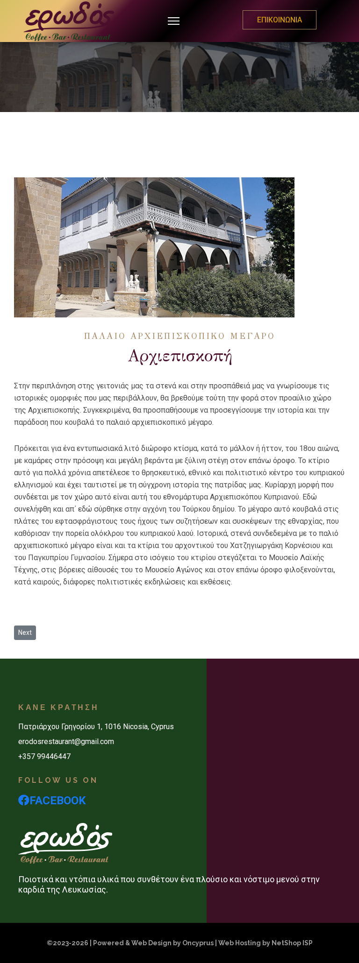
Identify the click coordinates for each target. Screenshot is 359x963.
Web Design (151, 943)
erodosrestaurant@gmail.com (66, 741)
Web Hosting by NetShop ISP (265, 943)
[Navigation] (174, 21)
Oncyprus (198, 943)
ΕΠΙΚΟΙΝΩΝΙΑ (279, 19)
